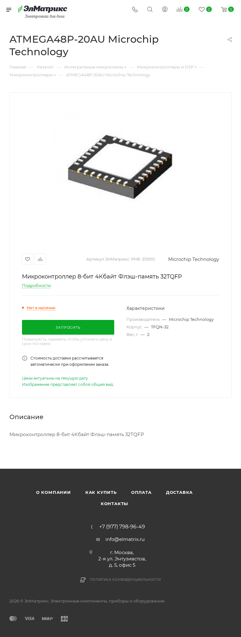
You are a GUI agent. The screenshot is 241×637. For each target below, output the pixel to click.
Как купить (101, 492)
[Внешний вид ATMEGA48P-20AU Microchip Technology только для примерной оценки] (120, 171)
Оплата (141, 492)
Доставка (179, 492)
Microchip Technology (193, 259)
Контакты (114, 503)
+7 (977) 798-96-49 (122, 526)
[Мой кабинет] (165, 10)
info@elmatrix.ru (125, 539)
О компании (53, 492)
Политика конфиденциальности (125, 580)
